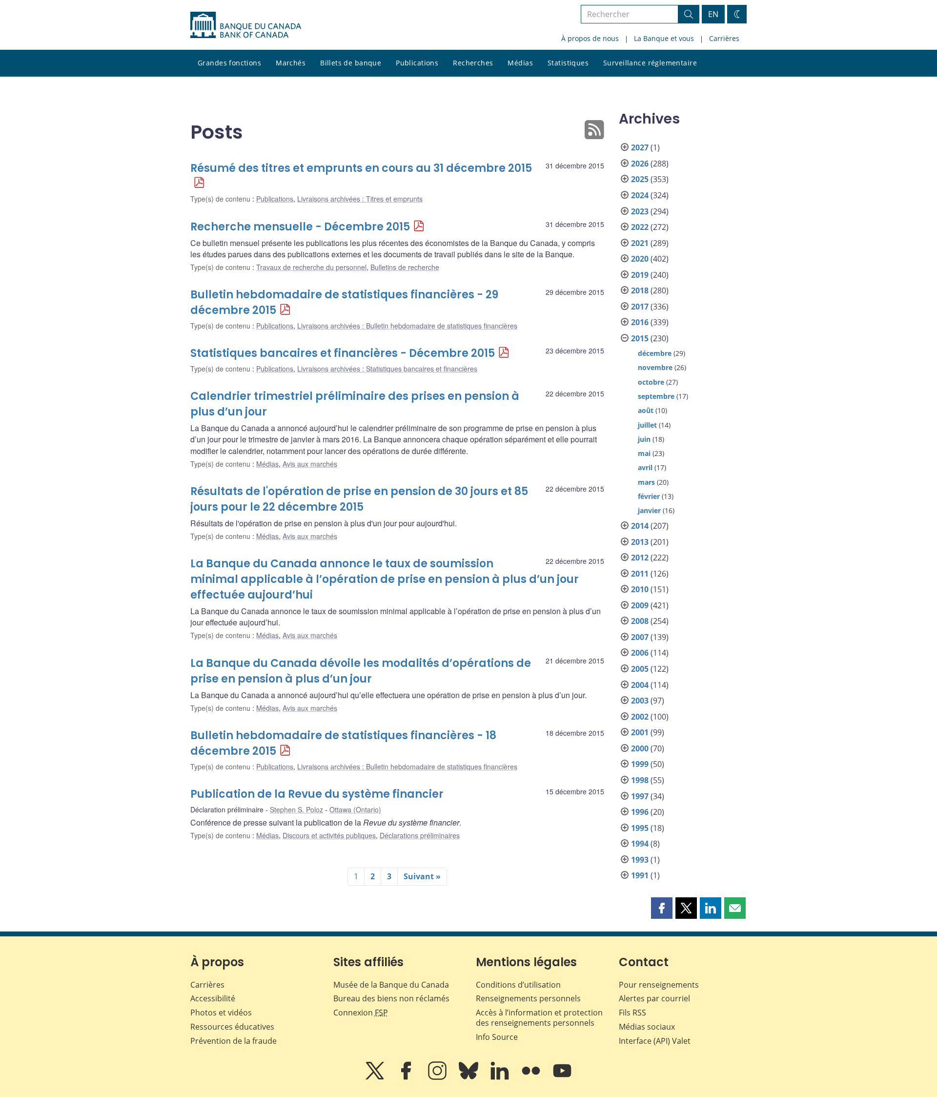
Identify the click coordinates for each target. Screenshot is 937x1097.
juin (644, 439)
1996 (640, 812)
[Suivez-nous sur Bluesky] (469, 1077)
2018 (640, 290)
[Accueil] (245, 25)
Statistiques (568, 62)
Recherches (473, 62)
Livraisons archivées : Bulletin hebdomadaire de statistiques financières (407, 326)
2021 (640, 243)
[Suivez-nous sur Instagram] (438, 1077)
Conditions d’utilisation (518, 984)
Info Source (497, 1037)
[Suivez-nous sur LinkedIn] (500, 1077)
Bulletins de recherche (404, 267)
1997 (640, 796)
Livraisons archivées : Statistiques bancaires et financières (387, 368)
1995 (640, 828)
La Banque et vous (664, 38)
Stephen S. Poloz (296, 809)
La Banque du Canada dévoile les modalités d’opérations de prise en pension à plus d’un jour (360, 671)
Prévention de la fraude (233, 1040)
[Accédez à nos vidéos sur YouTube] (562, 1077)
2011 (640, 573)
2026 (640, 163)
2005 (640, 668)
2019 (640, 274)
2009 (640, 605)
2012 (640, 557)
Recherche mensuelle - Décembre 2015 (300, 226)
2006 (640, 652)
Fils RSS (632, 1012)
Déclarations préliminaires (420, 835)
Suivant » (422, 876)
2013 (640, 542)
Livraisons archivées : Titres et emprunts (360, 199)
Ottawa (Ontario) (355, 809)
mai (644, 453)
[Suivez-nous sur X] (375, 1077)
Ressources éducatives (232, 1026)
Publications (417, 62)
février (649, 496)
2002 (640, 716)
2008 (640, 621)
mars (646, 482)
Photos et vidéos (221, 1012)
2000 (640, 748)
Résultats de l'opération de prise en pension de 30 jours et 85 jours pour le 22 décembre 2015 (359, 499)
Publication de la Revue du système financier (317, 794)
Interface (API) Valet (655, 1040)
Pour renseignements (659, 984)
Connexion (360, 1012)
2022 (640, 227)
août (645, 410)
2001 (640, 732)
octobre (651, 382)
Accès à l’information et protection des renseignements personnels (539, 1017)
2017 (640, 306)
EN (713, 14)
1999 (640, 764)
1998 (640, 780)
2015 (640, 338)
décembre (655, 353)
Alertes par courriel (654, 998)
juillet (647, 425)
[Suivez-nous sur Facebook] (407, 1077)
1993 (640, 859)
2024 (640, 195)
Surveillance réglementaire (650, 62)
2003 (640, 700)
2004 (640, 685)
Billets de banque (350, 62)
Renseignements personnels (528, 998)
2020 (640, 258)
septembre (656, 396)
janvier (649, 510)
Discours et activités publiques (329, 835)
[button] (661, 908)
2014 (640, 525)
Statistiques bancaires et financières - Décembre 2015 (342, 353)
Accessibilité (212, 998)
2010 (640, 589)
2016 (640, 322)
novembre (655, 367)
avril (645, 467)
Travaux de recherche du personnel (311, 267)
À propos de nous (590, 38)
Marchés (291, 62)
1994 (640, 843)
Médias (520, 62)
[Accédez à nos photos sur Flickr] (532, 1077)
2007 (640, 637)
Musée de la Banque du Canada (391, 984)
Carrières (724, 38)
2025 (640, 179)
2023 (640, 211)
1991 (640, 875)
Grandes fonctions (229, 62)
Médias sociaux (647, 1026)
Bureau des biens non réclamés (391, 998)
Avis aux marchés (310, 464)
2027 (640, 147)
